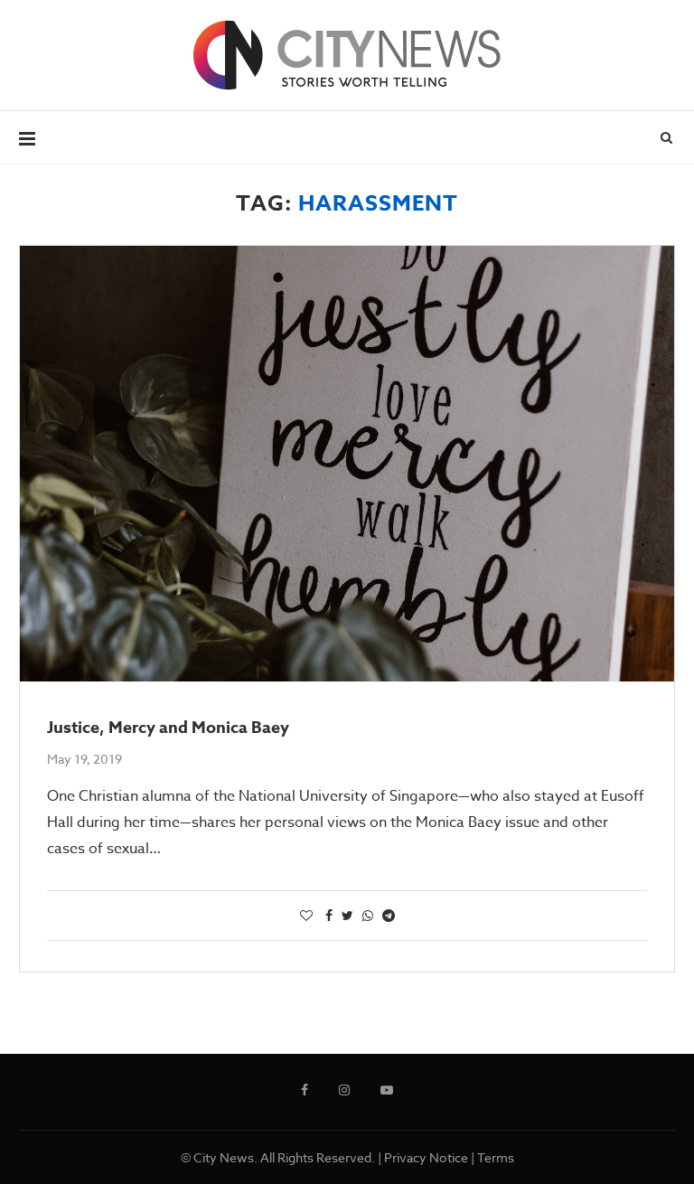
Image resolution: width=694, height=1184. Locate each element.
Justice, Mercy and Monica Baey (168, 727)
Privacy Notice (426, 1157)
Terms (495, 1157)
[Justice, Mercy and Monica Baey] (347, 464)
